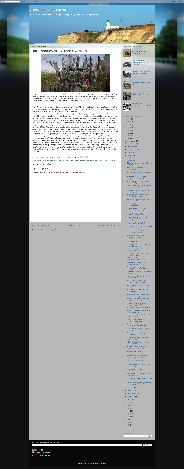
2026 (128, 119)
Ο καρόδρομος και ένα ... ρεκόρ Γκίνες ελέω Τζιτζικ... (137, 218)
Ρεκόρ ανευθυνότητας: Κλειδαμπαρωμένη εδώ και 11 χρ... (139, 324)
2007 (128, 425)
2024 (128, 125)
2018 (128, 400)
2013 (128, 414)
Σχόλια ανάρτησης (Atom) (49, 230)
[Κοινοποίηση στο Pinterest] (87, 157)
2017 (128, 402)
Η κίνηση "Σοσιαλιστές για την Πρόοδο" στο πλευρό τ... (137, 347)
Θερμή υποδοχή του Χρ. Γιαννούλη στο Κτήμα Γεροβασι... (138, 249)
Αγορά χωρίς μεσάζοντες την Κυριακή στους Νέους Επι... (137, 361)
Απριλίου (130, 388)
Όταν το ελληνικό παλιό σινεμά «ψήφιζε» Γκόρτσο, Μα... (137, 204)
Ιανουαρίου (131, 396)
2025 (128, 122)
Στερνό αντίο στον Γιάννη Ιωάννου (138, 307)
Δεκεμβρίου (131, 141)
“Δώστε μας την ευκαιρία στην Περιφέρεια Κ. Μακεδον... (137, 213)
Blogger (103, 463)
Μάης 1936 (103, 160)
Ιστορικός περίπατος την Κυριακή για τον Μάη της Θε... (138, 338)
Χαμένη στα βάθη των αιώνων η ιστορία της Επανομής (137, 356)
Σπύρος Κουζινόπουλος (43, 452)
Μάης (97, 160)
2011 (127, 419)
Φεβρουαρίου (132, 393)
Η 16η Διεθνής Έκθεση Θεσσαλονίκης (134, 370)
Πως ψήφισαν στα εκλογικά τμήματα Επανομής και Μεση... (139, 186)
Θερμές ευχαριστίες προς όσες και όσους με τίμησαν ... (138, 191)
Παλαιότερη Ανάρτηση (108, 225)
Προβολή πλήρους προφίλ (41, 455)
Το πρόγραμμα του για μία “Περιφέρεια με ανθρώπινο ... (137, 268)
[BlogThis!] (81, 157)
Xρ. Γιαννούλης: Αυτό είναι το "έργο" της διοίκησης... (139, 290)
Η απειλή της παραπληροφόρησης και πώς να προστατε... (138, 222)
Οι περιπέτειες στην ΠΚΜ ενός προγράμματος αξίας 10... (137, 231)
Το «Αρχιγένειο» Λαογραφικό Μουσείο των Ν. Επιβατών (136, 281)
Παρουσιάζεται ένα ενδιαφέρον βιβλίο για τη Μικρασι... (139, 315)
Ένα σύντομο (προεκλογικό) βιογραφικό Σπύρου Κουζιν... (137, 352)
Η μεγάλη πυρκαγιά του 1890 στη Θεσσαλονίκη (140, 93)
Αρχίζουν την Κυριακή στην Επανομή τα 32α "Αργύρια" (139, 379)
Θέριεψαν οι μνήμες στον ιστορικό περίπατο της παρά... (138, 299)
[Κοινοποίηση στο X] (83, 157)
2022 (128, 130)
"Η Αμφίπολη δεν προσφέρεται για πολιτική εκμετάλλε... (138, 258)
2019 (128, 138)
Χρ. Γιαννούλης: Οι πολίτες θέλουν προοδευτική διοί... (138, 245)
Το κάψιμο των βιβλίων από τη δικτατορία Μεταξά (141, 83)
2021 (128, 133)
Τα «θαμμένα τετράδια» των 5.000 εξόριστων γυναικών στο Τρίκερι (141, 51)
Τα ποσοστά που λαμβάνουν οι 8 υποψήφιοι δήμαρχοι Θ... (138, 200)
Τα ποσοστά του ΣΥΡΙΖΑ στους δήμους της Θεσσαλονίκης (137, 177)
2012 (128, 416)
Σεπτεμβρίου (131, 149)
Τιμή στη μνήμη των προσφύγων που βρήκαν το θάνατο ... (138, 286)
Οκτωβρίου (131, 147)
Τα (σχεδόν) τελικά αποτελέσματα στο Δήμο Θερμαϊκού (138, 195)
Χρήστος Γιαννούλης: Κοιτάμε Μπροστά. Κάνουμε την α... (137, 209)
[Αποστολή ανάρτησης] (75, 157)
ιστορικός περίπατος (66, 160)
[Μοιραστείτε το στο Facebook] (85, 157)
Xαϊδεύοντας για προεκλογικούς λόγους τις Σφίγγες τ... (137, 254)
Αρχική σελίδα (74, 225)
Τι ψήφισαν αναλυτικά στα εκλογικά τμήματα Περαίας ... (138, 182)
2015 (128, 408)
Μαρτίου (130, 391)
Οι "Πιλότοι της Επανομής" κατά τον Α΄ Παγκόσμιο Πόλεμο (141, 73)
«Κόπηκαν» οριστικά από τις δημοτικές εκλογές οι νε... (136, 263)
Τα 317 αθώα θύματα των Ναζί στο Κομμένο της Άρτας (141, 104)
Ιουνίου (130, 158)
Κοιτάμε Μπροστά (79, 160)
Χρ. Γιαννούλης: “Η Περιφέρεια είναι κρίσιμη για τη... (138, 374)
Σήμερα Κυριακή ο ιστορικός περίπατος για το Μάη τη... (137, 304)
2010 (128, 422)
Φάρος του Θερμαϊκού (47, 10)
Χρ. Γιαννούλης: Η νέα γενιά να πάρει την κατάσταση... (139, 227)
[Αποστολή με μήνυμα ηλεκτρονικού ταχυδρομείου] (79, 157)
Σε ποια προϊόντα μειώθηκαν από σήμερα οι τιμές (138, 240)
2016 (128, 405)
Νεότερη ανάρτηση (41, 225)
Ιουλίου (130, 155)
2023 (128, 127)
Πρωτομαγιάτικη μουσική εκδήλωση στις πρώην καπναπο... (139, 383)
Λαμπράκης (90, 160)
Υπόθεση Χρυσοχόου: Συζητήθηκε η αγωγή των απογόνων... (139, 295)
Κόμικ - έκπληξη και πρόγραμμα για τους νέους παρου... (139, 311)
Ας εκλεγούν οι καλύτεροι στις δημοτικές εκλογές (137, 236)
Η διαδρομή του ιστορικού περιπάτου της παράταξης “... (137, 320)
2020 (128, 136)
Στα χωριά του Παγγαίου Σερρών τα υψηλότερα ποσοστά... (139, 173)
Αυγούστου (131, 152)
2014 (128, 411)
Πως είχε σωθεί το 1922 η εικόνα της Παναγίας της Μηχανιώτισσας (140, 62)
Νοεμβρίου (131, 144)
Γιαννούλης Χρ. (43, 160)
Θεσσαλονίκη (53, 160)
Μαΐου (129, 160)
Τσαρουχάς (111, 160)
